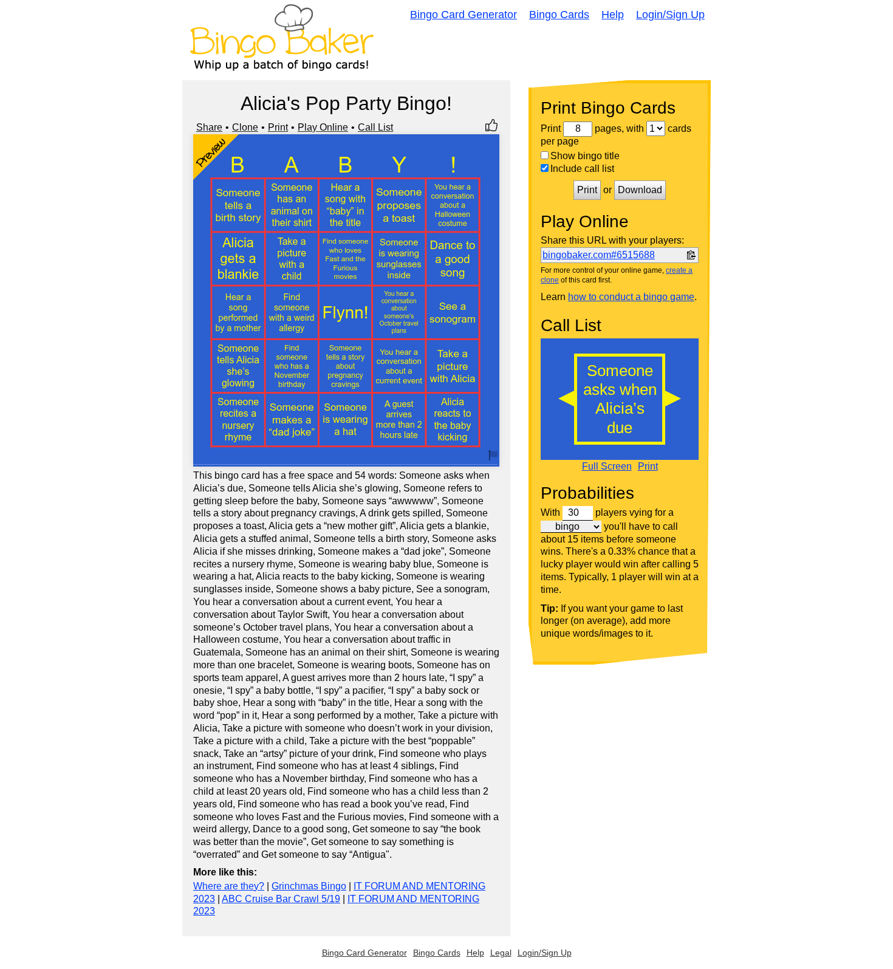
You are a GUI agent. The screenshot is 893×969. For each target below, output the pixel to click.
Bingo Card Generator (463, 15)
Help (612, 15)
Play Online (323, 127)
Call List (375, 127)
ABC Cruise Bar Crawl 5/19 (281, 899)
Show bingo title (585, 156)
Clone (245, 127)
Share (209, 127)
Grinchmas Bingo (309, 886)
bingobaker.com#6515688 (598, 255)
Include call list (582, 168)
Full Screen (607, 466)
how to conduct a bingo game (631, 297)
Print (278, 127)
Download (640, 190)
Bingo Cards (559, 15)
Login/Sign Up (670, 15)
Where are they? (228, 886)
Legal (501, 952)
